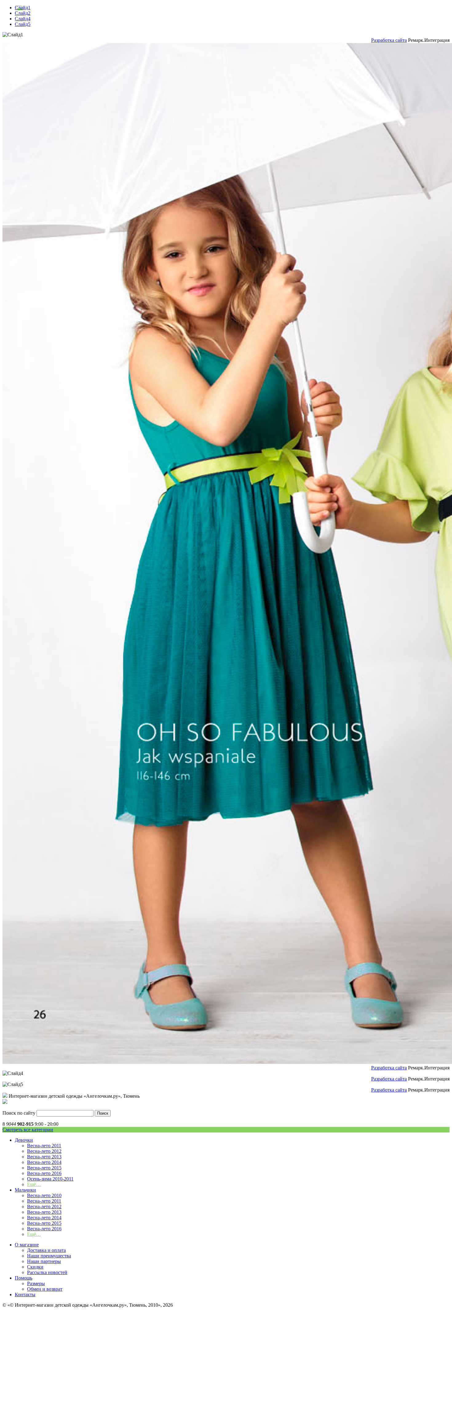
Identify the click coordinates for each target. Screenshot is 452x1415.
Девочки (24, 1140)
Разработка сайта (389, 40)
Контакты (25, 1294)
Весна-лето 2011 (44, 1145)
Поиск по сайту (18, 1113)
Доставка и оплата (46, 1250)
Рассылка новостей (47, 1272)
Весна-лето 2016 (44, 1173)
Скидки (35, 1266)
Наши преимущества (49, 1255)
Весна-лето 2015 (44, 1167)
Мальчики (25, 1190)
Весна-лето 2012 (44, 1151)
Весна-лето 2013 (44, 1156)
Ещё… (34, 1184)
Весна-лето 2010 (44, 1195)
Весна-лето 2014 (44, 1162)
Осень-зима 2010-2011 (50, 1178)
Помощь (23, 1278)
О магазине (27, 1244)
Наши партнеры (44, 1261)
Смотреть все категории (27, 1129)
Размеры (36, 1283)
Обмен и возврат (44, 1289)
